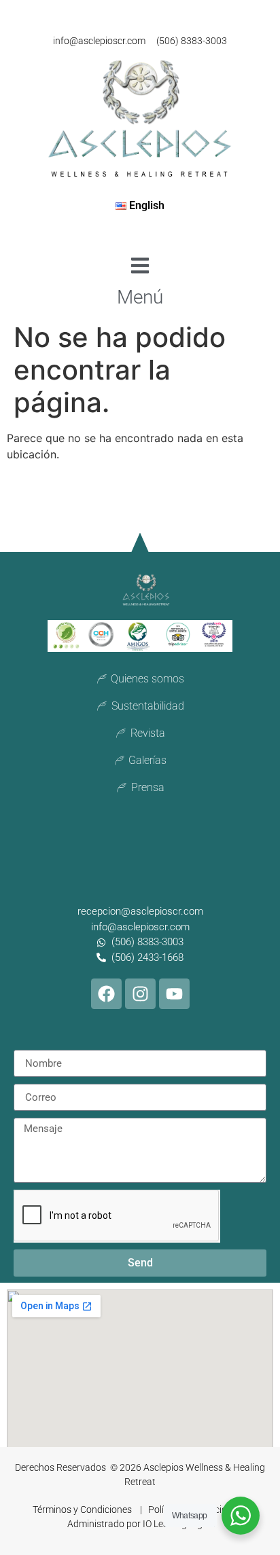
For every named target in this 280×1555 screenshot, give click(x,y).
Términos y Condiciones (83, 1509)
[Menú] (140, 265)
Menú (140, 297)
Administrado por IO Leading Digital (141, 1523)
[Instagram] (140, 993)
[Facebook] (106, 993)
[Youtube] (174, 993)
